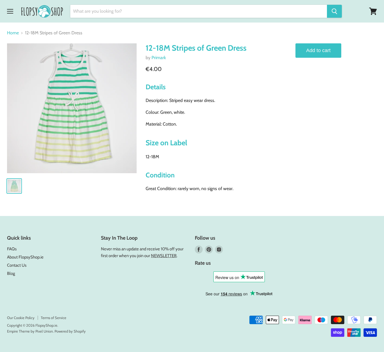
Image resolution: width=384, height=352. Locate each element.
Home (13, 32)
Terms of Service (53, 317)
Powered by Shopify (70, 331)
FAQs (12, 248)
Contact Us (16, 265)
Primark (159, 57)
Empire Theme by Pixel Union (30, 331)
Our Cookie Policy (21, 317)
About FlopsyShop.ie (25, 257)
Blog (11, 273)
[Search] (334, 11)
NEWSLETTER (164, 255)
